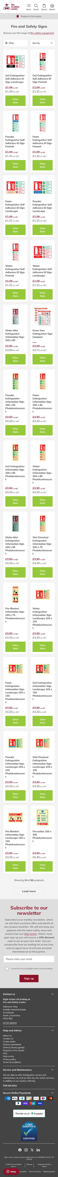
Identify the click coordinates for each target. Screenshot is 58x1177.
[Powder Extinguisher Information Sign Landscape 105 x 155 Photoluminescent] (15, 743)
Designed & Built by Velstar (44, 1165)
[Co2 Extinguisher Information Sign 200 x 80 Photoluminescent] (15, 452)
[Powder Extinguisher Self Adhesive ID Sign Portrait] (15, 123)
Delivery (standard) (12, 1044)
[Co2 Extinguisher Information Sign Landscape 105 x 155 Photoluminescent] (43, 669)
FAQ (5, 1053)
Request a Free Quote (13, 1050)
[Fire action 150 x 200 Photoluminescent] (43, 818)
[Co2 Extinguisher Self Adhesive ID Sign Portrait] (43, 61)
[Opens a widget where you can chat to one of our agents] (11, 1172)
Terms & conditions (12, 1062)
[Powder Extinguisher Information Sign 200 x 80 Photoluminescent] (15, 381)
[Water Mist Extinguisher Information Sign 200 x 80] (15, 316)
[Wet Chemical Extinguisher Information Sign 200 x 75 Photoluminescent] (43, 524)
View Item (15, 101)
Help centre (8, 1056)
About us (7, 1035)
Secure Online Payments (17, 1092)
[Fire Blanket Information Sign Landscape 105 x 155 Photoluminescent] (15, 818)
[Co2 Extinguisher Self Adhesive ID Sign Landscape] (15, 61)
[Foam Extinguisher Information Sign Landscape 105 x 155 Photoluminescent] (15, 669)
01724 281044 (10, 1023)
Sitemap (29, 1164)
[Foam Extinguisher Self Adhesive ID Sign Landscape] (15, 187)
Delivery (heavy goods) (13, 1047)
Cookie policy (9, 1041)
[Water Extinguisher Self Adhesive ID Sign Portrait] (15, 252)
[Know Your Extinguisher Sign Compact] (43, 316)
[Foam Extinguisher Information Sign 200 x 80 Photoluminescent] (43, 381)
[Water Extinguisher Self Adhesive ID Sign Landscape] (43, 252)
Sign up (29, 978)
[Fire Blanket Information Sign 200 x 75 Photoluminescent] (15, 595)
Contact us (8, 1038)
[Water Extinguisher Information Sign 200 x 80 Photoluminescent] (43, 452)
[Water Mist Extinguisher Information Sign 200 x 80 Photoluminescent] (15, 524)
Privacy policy (9, 1059)
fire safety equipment (42, 33)
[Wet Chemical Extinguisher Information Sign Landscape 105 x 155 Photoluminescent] (43, 743)
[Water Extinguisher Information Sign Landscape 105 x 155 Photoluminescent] (43, 595)
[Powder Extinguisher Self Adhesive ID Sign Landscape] (43, 187)
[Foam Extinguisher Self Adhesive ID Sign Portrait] (43, 123)
